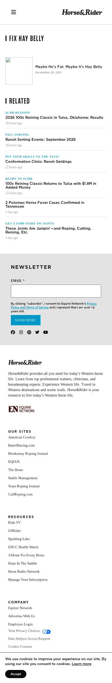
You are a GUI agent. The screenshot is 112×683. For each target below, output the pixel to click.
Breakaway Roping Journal (28, 453)
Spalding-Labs (19, 539)
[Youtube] (45, 332)
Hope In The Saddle (22, 563)
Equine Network (20, 608)
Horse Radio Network (24, 571)
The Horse (15, 470)
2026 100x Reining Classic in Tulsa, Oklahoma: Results (54, 118)
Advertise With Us (21, 616)
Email (18, 280)
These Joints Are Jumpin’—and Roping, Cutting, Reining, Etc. (48, 230)
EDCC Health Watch (23, 547)
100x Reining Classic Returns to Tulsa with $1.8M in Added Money (50, 185)
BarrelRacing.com (21, 445)
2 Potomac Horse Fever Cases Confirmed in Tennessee (44, 204)
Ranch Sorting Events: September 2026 (40, 140)
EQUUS (14, 462)
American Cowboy (22, 437)
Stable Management (23, 478)
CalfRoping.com (20, 494)
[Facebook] (13, 332)
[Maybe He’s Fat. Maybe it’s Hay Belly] (19, 71)
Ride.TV (14, 522)
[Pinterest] (29, 332)
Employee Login (20, 624)
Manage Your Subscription (28, 580)
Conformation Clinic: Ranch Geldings (38, 162)
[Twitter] (37, 332)
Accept (16, 674)
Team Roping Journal (24, 486)
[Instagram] (21, 332)
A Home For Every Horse (26, 555)
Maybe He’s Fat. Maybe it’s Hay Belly (68, 67)
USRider (14, 531)
